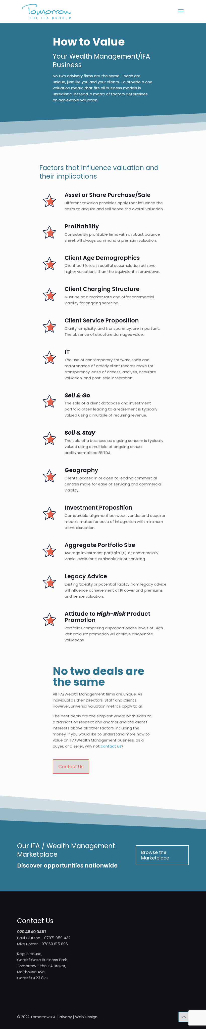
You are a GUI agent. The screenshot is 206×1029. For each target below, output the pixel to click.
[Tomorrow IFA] (46, 11)
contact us (111, 746)
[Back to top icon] (183, 1017)
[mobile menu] (181, 11)
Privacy (65, 1016)
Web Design (86, 1016)
